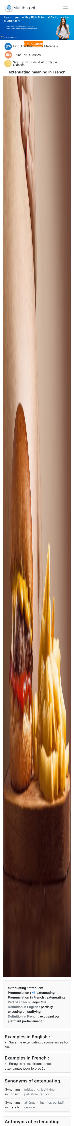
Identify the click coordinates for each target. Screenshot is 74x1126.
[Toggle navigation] (65, 8)
